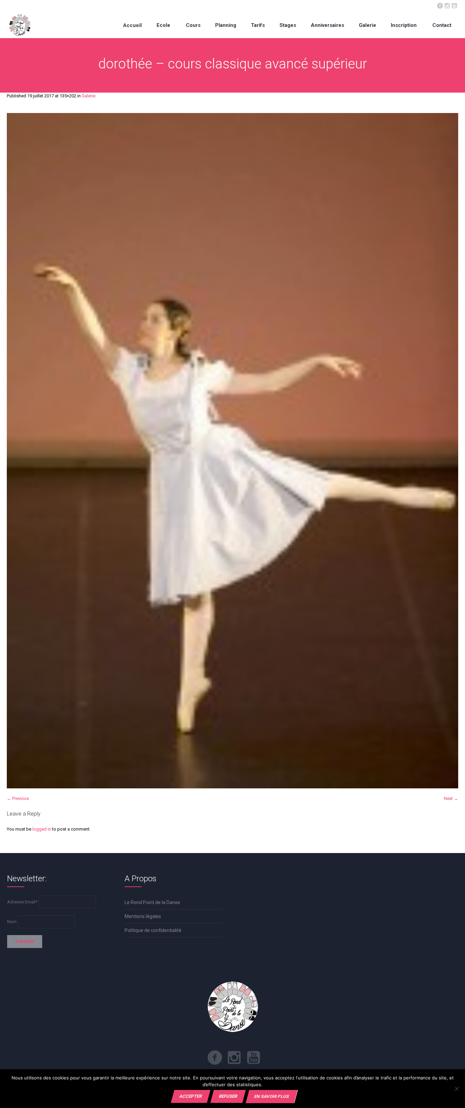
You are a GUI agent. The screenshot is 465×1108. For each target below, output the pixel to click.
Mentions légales (143, 916)
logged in (41, 829)
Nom (12, 921)
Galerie (88, 95)
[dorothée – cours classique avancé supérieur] (232, 450)
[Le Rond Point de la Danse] (20, 25)
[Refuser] (456, 1088)
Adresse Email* (22, 901)
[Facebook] (440, 5)
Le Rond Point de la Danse (152, 902)
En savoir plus (272, 1096)
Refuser (228, 1096)
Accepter (191, 1096)
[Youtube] (454, 5)
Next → (451, 798)
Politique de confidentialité (153, 930)
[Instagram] (447, 5)
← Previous (18, 798)
